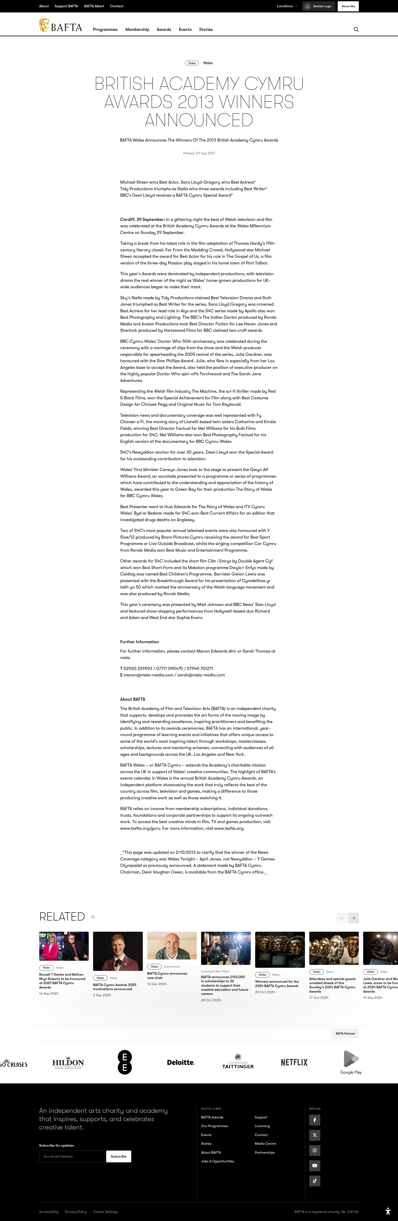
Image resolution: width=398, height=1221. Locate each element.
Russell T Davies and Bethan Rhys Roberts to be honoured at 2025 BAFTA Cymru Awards (61, 944)
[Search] (356, 30)
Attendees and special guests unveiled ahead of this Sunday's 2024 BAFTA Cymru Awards (333, 944)
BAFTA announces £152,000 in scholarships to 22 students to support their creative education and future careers (225, 947)
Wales (192, 63)
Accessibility (49, 1212)
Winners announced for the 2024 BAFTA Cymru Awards (278, 941)
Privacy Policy (76, 1212)
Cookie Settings (105, 1212)
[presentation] (341, 918)
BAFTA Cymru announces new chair (171, 938)
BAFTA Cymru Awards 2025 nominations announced (114, 941)
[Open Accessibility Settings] (388, 1211)
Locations (285, 6)
